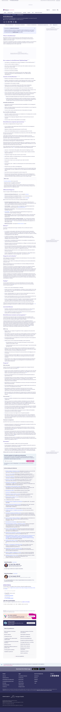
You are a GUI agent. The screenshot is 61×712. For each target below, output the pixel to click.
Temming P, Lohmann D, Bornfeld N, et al (13, 513)
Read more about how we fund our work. (44, 690)
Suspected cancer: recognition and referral (13, 501)
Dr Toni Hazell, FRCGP (12, 18)
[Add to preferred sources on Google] (16, 22)
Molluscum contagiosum (25, 636)
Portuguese (26, 587)
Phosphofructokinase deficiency (26, 640)
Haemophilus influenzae (25, 634)
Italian (23, 587)
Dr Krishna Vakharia (7, 181)
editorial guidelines (12, 19)
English (11, 587)
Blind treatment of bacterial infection (9, 632)
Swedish (6, 588)
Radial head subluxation (25, 644)
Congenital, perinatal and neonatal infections (11, 642)
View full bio (14, 562)
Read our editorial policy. (8, 665)
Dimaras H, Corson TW (10, 479)
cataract (27, 194)
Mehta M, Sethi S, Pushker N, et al (11, 496)
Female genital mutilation (9, 649)
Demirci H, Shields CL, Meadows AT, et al (13, 552)
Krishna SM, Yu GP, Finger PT (11, 482)
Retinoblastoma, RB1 (9, 490)
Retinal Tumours (21, 223)
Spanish (17, 587)
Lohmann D (8, 492)
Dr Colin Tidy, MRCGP (24, 18)
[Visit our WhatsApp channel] (51, 676)
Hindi (29, 587)
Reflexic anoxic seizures (25, 646)
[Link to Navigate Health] (17, 696)
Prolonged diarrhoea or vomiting (26, 642)
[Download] (4, 22)
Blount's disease (7, 634)
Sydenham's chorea (24, 651)
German (14, 587)
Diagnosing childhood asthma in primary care (10, 647)
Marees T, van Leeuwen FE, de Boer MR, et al (13, 544)
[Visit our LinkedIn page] (56, 676)
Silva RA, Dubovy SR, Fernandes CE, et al (13, 504)
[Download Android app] (42, 669)
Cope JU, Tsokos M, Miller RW (11, 528)
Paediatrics (14, 14)
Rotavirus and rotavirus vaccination (25, 648)
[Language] (9, 22)
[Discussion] (11, 22)
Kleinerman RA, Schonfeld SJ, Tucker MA (13, 532)
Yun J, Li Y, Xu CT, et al (10, 474)
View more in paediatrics (20, 656)
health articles (15, 32)
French (20, 587)
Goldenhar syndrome (8, 651)
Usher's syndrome (24, 653)
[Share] (7, 22)
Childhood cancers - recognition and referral (14, 510)
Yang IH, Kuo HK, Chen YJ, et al (11, 540)
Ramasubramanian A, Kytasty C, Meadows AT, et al (15, 523)
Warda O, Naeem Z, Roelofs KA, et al (12, 471)
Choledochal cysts (8, 636)
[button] (19, 28)
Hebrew (31, 587)
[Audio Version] (13, 22)
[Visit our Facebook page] (53, 676)
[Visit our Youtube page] (55, 676)
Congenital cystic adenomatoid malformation (10, 639)
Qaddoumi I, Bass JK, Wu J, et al (11, 555)
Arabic (34, 587)
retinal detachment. (21, 207)
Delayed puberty (7, 644)
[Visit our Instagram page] (58, 676)
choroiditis (27, 197)
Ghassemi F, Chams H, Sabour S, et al (12, 494)
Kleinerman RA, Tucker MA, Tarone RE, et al (13, 548)
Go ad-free (58, 0)
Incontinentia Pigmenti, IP (10, 508)
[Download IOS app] (35, 669)
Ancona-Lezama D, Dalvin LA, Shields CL (13, 518)
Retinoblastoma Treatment (11, 521)
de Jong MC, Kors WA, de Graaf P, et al (13, 486)
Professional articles (7, 14)
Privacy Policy (16, 463)
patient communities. (26, 601)
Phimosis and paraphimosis (26, 638)
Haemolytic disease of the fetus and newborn (26, 632)
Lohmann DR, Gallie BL (10, 476)
